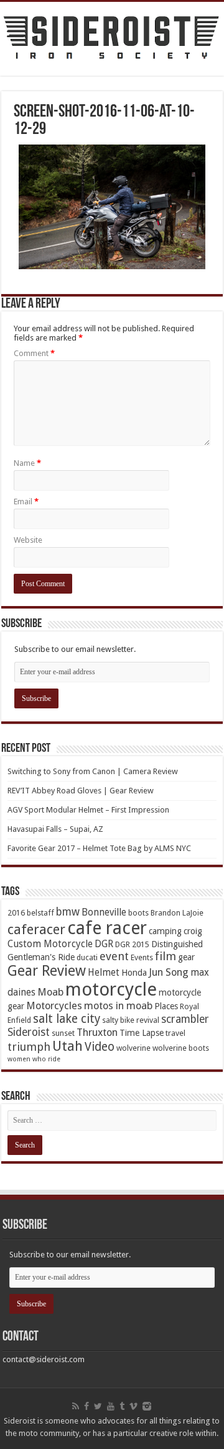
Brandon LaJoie (177, 912)
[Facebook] (86, 1406)
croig (193, 931)
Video (99, 1047)
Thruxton (97, 1032)
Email (26, 501)
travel (175, 1033)
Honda (134, 973)
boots (138, 912)
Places (166, 1006)
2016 (16, 912)
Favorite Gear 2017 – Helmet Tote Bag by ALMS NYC (99, 848)
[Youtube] (111, 1406)
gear (186, 957)
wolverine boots (180, 1048)
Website (28, 540)
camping (165, 931)
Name (27, 463)
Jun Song (169, 972)
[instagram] (146, 1406)
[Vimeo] (133, 1406)
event (114, 956)
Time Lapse (141, 1033)
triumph (28, 1046)
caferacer (36, 929)
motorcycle (111, 989)
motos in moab (118, 1006)
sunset (63, 1033)
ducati (87, 957)
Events (142, 957)
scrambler (185, 1019)
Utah (67, 1046)
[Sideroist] (112, 38)
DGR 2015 (132, 944)
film (165, 956)
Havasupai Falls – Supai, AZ (55, 829)
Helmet (103, 972)
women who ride (33, 1059)
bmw (68, 912)
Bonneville (104, 912)
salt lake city (66, 1019)
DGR (104, 944)
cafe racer (107, 928)
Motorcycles (54, 1006)
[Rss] (75, 1406)
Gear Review (46, 971)
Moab (50, 992)
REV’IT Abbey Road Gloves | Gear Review (80, 790)
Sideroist (28, 1032)
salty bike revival (130, 1020)
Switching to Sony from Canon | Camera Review (92, 771)
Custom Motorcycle (50, 944)
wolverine (133, 1048)
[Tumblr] (122, 1406)
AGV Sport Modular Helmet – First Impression (88, 809)
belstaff (40, 912)
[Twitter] (98, 1406)
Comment (34, 353)
